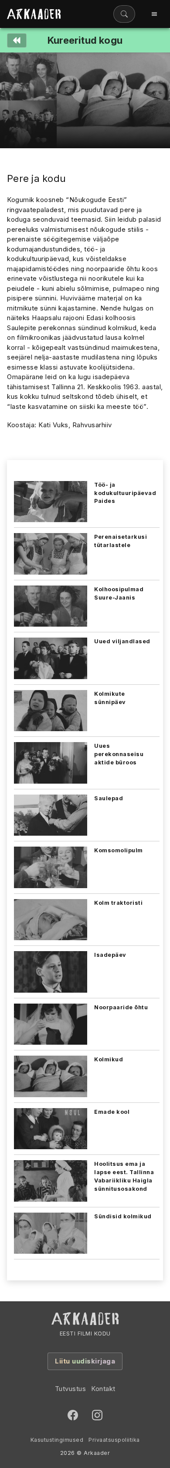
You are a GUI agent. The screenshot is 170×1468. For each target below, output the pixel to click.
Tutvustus (70, 1388)
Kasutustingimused (57, 1440)
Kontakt (103, 1388)
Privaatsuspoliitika (114, 1440)
